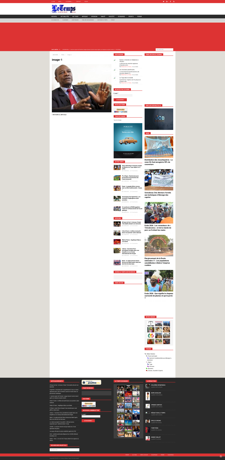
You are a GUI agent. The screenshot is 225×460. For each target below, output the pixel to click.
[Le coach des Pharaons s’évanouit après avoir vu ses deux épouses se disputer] (136, 417)
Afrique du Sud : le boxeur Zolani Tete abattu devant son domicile (64, 386)
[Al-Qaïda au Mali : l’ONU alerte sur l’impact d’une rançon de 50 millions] (128, 434)
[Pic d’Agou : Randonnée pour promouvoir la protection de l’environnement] (117, 177)
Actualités (65, 16)
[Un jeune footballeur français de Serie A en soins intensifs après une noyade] (120, 428)
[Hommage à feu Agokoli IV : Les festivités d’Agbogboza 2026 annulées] (117, 198)
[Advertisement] (112, 35)
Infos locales (144, 455)
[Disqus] (81, 144)
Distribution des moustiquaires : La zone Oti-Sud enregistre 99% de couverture (159, 162)
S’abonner (65, 20)
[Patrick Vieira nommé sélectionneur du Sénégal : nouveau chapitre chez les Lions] (120, 422)
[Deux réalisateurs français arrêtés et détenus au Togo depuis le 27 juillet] (117, 167)
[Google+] (167, 1)
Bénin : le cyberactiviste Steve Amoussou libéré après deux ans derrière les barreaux (131, 262)
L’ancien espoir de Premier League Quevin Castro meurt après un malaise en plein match (64, 397)
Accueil (54, 16)
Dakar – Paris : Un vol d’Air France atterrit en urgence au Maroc (64, 439)
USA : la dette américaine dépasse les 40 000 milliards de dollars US (64, 435)
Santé (103, 16)
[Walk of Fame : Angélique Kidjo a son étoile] (117, 241)
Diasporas (171, 455)
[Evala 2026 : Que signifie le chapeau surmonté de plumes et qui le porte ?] (159, 280)
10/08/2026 (126, 191)
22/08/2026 (126, 243)
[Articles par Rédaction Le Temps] (148, 415)
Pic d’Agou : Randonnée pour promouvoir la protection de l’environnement (130, 177)
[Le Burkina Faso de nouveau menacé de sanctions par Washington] (136, 434)
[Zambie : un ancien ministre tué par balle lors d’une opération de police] (120, 405)
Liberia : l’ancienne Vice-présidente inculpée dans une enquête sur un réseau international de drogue (63, 414)
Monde (162, 455)
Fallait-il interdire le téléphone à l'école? (128, 60)
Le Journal (69, 1)
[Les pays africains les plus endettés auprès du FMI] (128, 405)
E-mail (116, 93)
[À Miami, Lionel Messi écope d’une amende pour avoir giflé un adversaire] (136, 394)
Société (111, 16)
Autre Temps (119, 161)
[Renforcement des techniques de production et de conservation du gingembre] (166, 329)
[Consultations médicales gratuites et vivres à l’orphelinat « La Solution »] (158, 324)
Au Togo (75, 16)
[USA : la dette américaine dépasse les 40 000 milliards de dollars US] (136, 405)
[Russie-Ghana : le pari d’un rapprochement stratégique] (128, 417)
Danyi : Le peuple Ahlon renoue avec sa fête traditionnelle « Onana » (132, 188)
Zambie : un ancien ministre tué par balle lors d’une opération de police (63, 427)
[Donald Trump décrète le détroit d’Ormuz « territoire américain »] (136, 411)
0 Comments (134, 171)
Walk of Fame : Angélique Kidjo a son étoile (61, 405)
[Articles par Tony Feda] (148, 432)
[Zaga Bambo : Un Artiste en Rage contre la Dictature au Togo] (150, 341)
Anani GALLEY (156, 437)
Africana (118, 218)
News (59, 1)
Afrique (85, 16)
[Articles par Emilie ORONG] (148, 422)
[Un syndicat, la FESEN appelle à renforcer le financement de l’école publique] (117, 209)
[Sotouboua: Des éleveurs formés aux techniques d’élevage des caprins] (159, 180)
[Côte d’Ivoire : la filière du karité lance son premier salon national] (117, 233)
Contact (78, 1)
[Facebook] (170, 1)
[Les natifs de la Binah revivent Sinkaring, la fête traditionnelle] (158, 341)
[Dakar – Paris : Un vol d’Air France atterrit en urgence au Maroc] (120, 411)
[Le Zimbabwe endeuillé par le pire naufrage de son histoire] (120, 434)
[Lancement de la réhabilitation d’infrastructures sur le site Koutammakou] (158, 335)
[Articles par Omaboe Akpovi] (148, 407)
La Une (53, 1)
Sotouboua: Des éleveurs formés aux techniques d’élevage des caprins (158, 195)
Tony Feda (154, 428)
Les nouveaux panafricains (127, 70)
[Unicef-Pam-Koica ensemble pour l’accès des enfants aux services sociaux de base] (166, 324)
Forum (86, 1)
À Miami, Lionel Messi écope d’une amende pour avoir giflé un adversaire (63, 409)
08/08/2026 (126, 202)
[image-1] (81, 111)
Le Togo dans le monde (126, 78)
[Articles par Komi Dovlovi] (148, 399)
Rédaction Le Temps (126, 66)
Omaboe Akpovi (156, 405)
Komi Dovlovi (156, 393)
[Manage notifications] (220, 456)
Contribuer (75, 20)
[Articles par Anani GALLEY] (148, 439)
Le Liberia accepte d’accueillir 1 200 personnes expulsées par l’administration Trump (62, 423)
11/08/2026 (126, 181)
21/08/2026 (126, 255)
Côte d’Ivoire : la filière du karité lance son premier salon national (64, 402)
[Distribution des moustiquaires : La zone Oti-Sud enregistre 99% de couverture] (159, 147)
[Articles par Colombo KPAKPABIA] (148, 387)
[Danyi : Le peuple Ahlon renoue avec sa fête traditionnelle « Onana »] (117, 188)
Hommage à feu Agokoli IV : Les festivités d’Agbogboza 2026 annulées (131, 198)
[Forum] (173, 1)
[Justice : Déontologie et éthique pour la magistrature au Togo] (150, 324)
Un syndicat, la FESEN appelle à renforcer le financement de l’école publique (132, 208)
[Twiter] (163, 1)
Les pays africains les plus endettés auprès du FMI (63, 431)
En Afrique (154, 455)
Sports (131, 16)
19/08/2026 (126, 171)
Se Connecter (55, 20)
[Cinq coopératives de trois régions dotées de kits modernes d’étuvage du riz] (166, 335)
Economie (121, 16)
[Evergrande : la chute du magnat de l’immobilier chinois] (128, 411)
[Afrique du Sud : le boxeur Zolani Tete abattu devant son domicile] (117, 224)
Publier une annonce (88, 20)
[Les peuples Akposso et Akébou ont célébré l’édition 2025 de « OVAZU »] (158, 329)
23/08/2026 (126, 225)
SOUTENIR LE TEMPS (102, 20)
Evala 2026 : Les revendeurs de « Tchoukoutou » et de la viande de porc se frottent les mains (158, 227)
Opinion (94, 16)
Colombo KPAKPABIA (158, 385)
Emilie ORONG (156, 421)
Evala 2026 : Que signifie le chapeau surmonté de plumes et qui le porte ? (159, 295)
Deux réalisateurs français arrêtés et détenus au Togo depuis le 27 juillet (132, 167)
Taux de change (117, 120)
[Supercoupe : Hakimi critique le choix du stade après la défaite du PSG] (128, 428)
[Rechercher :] (164, 49)
